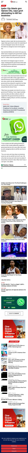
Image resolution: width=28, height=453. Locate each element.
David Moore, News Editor (12, 19)
